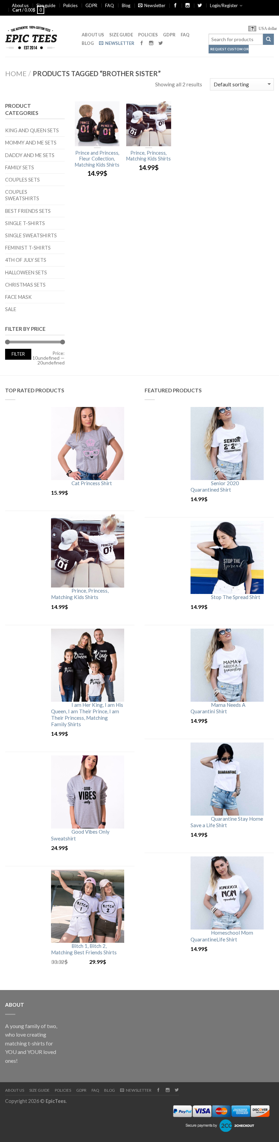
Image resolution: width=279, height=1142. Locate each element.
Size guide (45, 5)
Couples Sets (22, 180)
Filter (18, 354)
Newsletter (154, 5)
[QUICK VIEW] (97, 124)
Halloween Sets (26, 272)
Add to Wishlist (111, 110)
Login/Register (224, 5)
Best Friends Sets (28, 211)
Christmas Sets (25, 285)
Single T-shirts (25, 223)
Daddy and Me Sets (29, 155)
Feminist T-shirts (28, 248)
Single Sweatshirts (31, 235)
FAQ (109, 5)
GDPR (91, 5)
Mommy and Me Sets (30, 143)
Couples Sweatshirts (22, 195)
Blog (126, 5)
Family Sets (19, 167)
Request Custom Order (229, 49)
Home (16, 73)
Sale (10, 309)
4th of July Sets (25, 260)
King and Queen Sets (32, 130)
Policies (70, 5)
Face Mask (18, 297)
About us (20, 5)
